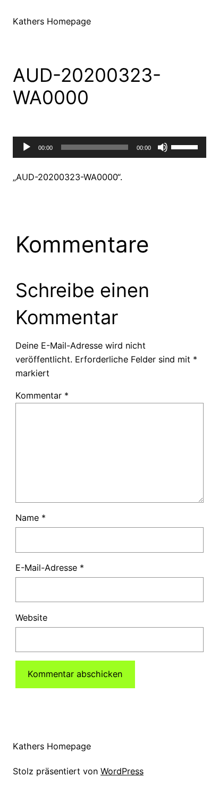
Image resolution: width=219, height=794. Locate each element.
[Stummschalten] (162, 147)
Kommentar (42, 395)
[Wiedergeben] (26, 147)
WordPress (122, 771)
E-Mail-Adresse (49, 567)
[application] (109, 147)
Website (31, 617)
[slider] (186, 146)
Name (30, 517)
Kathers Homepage (52, 21)
